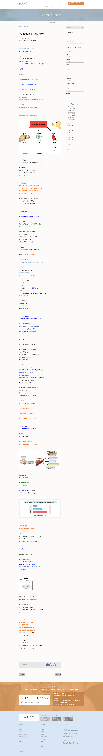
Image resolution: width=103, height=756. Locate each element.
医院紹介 (21, 731)
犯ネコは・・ (68, 64)
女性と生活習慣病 (44, 736)
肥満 (42, 746)
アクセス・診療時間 (23, 736)
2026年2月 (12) (71, 119)
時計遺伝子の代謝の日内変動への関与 (29, 48)
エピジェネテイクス (24, 162)
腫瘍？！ (67, 49)
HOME (48, 22)
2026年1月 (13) (71, 120)
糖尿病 (42, 734)
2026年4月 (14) (71, 115)
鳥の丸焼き (68, 69)
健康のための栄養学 (24, 26)
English (21, 739)
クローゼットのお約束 (70, 83)
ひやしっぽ (68, 59)
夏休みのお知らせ (69, 78)
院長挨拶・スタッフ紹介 (24, 734)
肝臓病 (42, 741)
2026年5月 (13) (71, 113)
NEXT (57, 674)
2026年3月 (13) (71, 117)
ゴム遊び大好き (68, 93)
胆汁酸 (30, 349)
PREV (22, 674)
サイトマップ (22, 741)
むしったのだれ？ (69, 88)
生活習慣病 (43, 731)
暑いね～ (67, 54)
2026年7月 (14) (71, 110)
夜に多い (21, 226)
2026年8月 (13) (71, 108)
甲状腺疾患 (43, 739)
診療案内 (42, 729)
